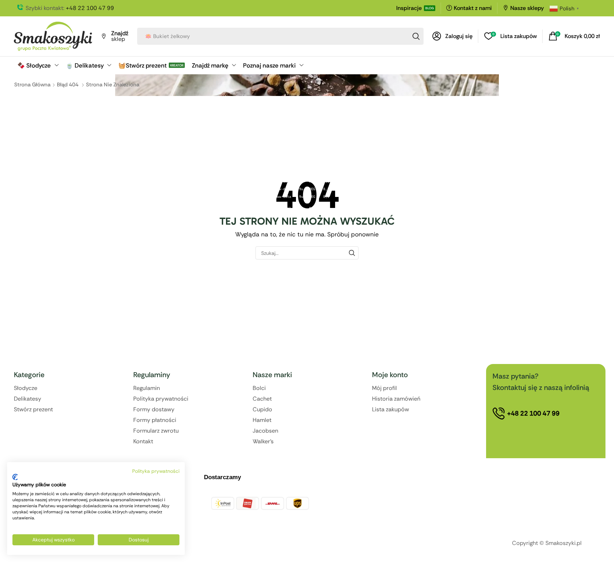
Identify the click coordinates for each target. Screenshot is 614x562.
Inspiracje (409, 8)
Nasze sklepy (527, 8)
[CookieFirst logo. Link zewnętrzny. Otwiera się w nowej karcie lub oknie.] (15, 477)
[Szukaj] (416, 36)
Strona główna (32, 84)
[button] (452, 36)
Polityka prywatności (155, 471)
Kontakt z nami (473, 8)
